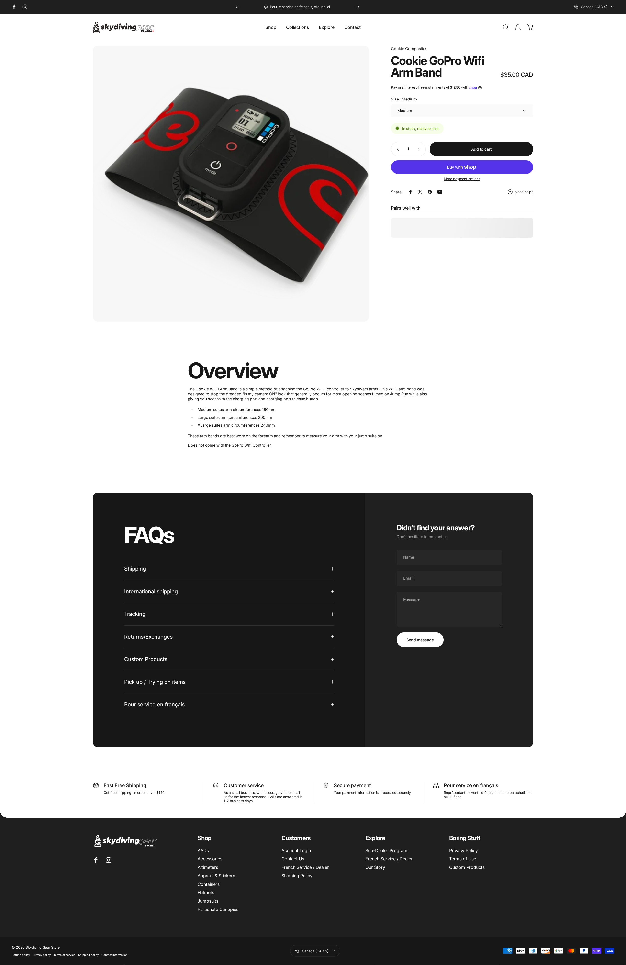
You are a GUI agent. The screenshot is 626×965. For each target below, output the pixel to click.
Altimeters (208, 867)
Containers (209, 884)
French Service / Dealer (305, 867)
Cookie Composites (409, 48)
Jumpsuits (208, 901)
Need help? (524, 192)
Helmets (206, 892)
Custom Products (467, 867)
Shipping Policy (297, 875)
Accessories (210, 858)
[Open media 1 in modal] (231, 184)
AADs (203, 850)
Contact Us (292, 858)
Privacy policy (42, 954)
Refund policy (21, 954)
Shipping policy (88, 954)
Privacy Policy (463, 850)
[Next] (357, 7)
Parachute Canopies (218, 909)
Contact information (114, 954)
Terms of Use (462, 858)
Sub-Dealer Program (386, 850)
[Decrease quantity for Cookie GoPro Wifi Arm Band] (396, 149)
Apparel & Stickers (216, 875)
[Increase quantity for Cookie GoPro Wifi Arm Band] (419, 149)
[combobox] (594, 7)
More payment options (462, 179)
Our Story (375, 867)
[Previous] (237, 7)
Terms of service (64, 954)
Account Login (296, 850)
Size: (404, 99)
